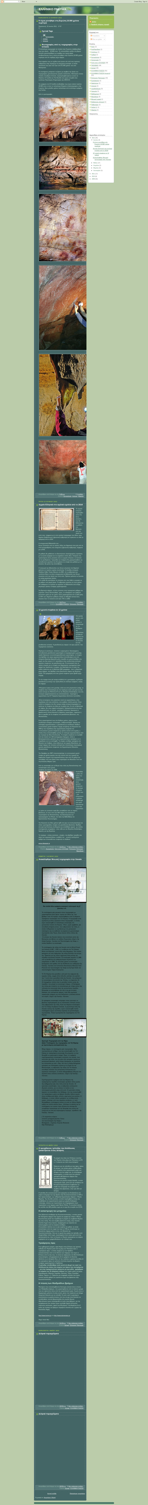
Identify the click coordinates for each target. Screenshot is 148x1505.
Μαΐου (95, 163)
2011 (93, 174)
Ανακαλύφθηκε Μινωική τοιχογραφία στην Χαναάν (60, 859)
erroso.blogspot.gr (44, 843)
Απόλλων (94, 52)
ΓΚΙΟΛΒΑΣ (94, 65)
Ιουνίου (95, 140)
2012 (93, 138)
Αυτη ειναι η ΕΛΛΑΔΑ (61, 849)
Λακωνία (94, 91)
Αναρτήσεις (95, 36)
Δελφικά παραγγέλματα (49, 1334)
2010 (93, 176)
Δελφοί (67, 1325)
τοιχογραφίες (50, 37)
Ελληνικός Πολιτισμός (76, 604)
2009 (93, 179)
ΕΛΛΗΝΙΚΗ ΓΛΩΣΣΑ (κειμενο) (100, 73)
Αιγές (93, 47)
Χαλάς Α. (94, 107)
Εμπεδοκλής (95, 80)
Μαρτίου (96, 168)
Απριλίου (96, 165)
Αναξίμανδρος (95, 49)
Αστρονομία (95, 60)
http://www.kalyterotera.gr (62, 1315)
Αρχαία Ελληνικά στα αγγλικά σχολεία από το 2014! (61, 505)
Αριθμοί (93, 55)
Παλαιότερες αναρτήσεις (77, 1493)
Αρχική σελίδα (51, 1493)
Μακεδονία (79, 851)
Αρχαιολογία (67, 496)
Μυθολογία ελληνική (97, 102)
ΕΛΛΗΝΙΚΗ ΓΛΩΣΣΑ (62, 604)
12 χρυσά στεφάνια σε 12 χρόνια (53, 610)
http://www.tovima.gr (45, 1315)
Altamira (80, 496)
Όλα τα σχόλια (97, 39)
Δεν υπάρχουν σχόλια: (76, 847)
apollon (94, 22)
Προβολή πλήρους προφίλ (100, 24)
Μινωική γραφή (96, 99)
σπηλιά (45, 39)
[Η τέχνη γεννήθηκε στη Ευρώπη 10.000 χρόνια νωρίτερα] (39, 29)
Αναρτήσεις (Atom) (50, 1497)
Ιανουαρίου (97, 170)
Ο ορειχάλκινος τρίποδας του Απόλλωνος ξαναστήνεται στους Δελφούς (57, 1149)
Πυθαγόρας (94, 105)
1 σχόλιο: (80, 494)
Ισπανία (45, 41)
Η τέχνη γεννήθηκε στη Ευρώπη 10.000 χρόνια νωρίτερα (101, 144)
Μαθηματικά (95, 94)
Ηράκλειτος (94, 83)
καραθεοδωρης (96, 88)
